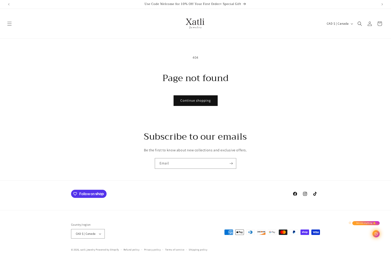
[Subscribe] (231, 163)
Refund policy (132, 249)
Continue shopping (195, 100)
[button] (9, 24)
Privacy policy (152, 249)
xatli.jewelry (87, 249)
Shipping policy (198, 249)
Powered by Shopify (107, 249)
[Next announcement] (382, 4)
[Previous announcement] (9, 4)
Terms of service (174, 249)
